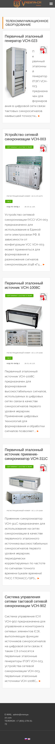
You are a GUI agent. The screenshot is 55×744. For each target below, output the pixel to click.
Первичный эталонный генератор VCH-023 (24, 38)
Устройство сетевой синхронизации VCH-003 (25, 137)
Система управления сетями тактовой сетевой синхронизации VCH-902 (26, 601)
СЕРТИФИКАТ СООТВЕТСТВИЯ (19, 147)
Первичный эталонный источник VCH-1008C (24, 285)
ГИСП (9, 201)
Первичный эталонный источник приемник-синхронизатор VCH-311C (26, 454)
